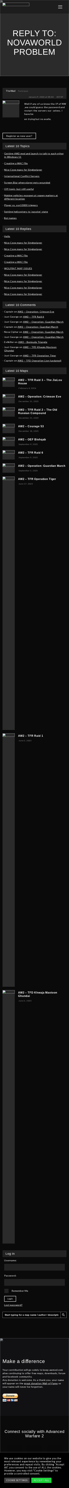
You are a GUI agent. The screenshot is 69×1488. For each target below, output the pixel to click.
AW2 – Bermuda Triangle (32, 342)
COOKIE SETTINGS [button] (17, 1480)
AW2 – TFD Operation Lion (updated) (39, 360)
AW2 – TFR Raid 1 (30, 735)
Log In (10, 1298)
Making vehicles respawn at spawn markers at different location (31, 197)
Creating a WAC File (16, 163)
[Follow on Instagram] (34, 1449)
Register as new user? (19, 135)
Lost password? (13, 1305)
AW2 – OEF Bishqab (32, 439)
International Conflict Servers (22, 176)
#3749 (60, 97)
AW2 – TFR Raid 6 (33, 316)
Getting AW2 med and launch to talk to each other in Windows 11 (34, 155)
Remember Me (20, 1290)
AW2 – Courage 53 (31, 426)
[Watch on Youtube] (54, 1449)
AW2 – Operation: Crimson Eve (36, 311)
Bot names (10, 218)
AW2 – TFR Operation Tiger (39, 355)
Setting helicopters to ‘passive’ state (26, 211)
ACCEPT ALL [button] (41, 1480)
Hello (7, 236)
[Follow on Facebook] (14, 1449)
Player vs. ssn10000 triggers (21, 205)
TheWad (11, 91)
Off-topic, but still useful (19, 189)
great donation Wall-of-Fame (41, 1383)
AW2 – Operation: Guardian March (43, 321)
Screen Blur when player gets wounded (27, 182)
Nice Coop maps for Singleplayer (23, 169)
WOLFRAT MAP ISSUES (18, 268)
